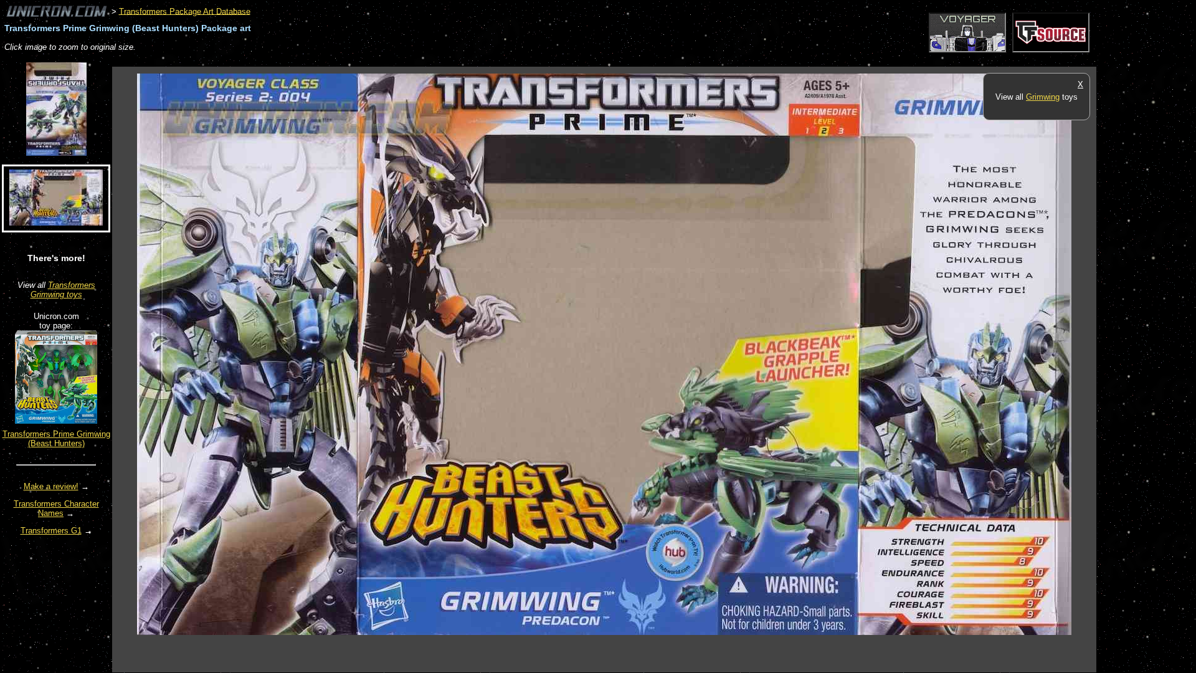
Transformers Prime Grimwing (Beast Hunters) (56, 438)
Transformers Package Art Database (184, 11)
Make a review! (51, 486)
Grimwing (1043, 97)
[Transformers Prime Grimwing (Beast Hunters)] (56, 421)
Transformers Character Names (56, 508)
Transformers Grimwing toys (63, 289)
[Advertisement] (339, 60)
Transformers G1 (51, 530)
